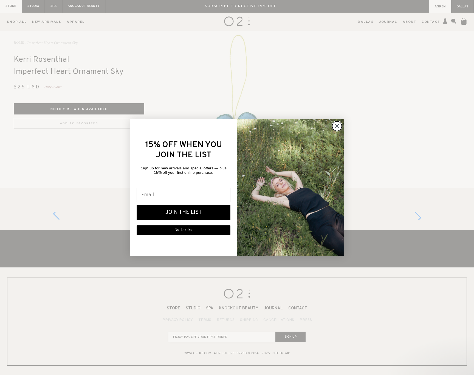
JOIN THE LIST (183, 212)
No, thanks (183, 230)
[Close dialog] (337, 126)
